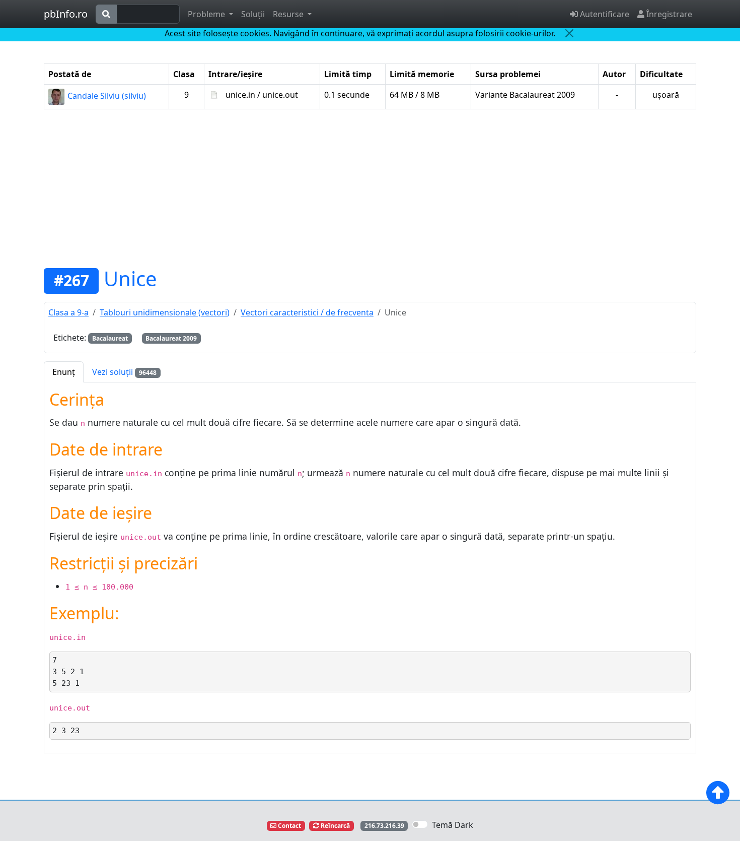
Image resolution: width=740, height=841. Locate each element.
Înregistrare (668, 14)
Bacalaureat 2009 (171, 338)
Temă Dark (452, 824)
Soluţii (253, 14)
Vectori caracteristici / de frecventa (307, 312)
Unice (130, 278)
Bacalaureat (110, 338)
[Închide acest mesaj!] (569, 33)
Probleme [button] (207, 14)
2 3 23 (66, 730)
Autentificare (603, 14)
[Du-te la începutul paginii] (718, 792)
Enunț (63, 371)
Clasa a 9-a (68, 312)
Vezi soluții (124, 371)
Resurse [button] (289, 14)
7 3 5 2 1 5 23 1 (68, 672)
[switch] (420, 824)
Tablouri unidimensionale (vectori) (165, 312)
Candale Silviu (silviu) (105, 95)
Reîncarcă (334, 825)
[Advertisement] (370, 187)
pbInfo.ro (66, 14)
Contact (288, 825)
